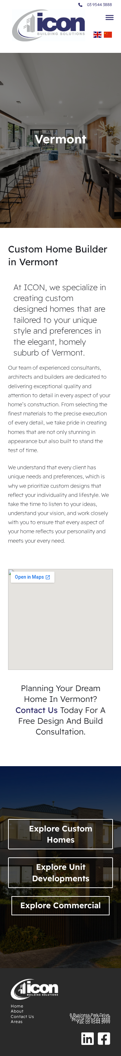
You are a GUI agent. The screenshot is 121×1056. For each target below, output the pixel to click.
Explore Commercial (60, 905)
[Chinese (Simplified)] (108, 36)
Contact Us (22, 1016)
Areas (17, 1021)
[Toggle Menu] (110, 17)
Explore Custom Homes (60, 834)
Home (17, 1006)
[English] (97, 36)
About (17, 1011)
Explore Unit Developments (60, 872)
